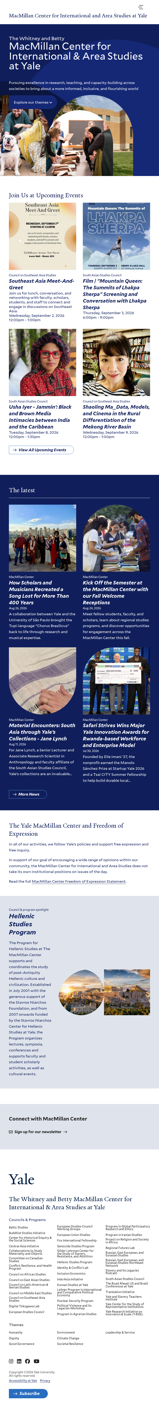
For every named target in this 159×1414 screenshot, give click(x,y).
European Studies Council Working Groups (75, 1228)
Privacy (45, 1381)
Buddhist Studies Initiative (27, 1233)
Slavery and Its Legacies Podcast (122, 1272)
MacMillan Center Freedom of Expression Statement (79, 881)
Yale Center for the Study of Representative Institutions (125, 1306)
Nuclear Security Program (75, 1301)
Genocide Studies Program (75, 1246)
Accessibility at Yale (23, 1381)
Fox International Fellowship (77, 1240)
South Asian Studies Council (125, 1279)
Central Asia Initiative (24, 1246)
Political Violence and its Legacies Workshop (74, 1307)
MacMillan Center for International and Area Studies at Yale (78, 15)
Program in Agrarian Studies (76, 1314)
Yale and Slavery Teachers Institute (124, 1298)
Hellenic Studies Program (22, 924)
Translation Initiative (120, 1292)
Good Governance (21, 1344)
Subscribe (29, 1393)
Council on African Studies (27, 1274)
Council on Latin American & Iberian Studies (28, 1286)
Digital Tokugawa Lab (24, 1306)
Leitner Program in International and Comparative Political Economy (79, 1292)
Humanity (16, 1332)
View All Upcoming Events (42, 450)
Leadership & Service (120, 1332)
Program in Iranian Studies (124, 1235)
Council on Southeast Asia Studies (27, 1299)
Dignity (14, 1338)
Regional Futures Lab (120, 1248)
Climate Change (68, 1338)
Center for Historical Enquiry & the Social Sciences (30, 1239)
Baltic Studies (18, 1227)
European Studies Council (26, 1312)
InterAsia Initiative (70, 1279)
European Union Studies (73, 1235)
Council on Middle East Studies (30, 1293)
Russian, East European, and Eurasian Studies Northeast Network (125, 1263)
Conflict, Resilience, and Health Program (30, 1267)
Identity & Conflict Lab (72, 1268)
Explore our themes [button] (31, 102)
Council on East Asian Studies (29, 1280)
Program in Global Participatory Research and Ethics (128, 1228)
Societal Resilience (70, 1344)
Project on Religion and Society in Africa (127, 1241)
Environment (66, 1332)
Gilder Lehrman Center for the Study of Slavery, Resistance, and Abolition (75, 1254)
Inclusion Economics (71, 1273)
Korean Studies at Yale (72, 1285)
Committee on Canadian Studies (26, 1260)
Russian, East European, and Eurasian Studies (125, 1254)
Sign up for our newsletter (37, 1132)
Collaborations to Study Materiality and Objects (25, 1252)
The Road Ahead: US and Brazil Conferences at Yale (127, 1285)
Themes (16, 1325)
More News (28, 794)
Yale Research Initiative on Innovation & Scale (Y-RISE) (124, 1313)
